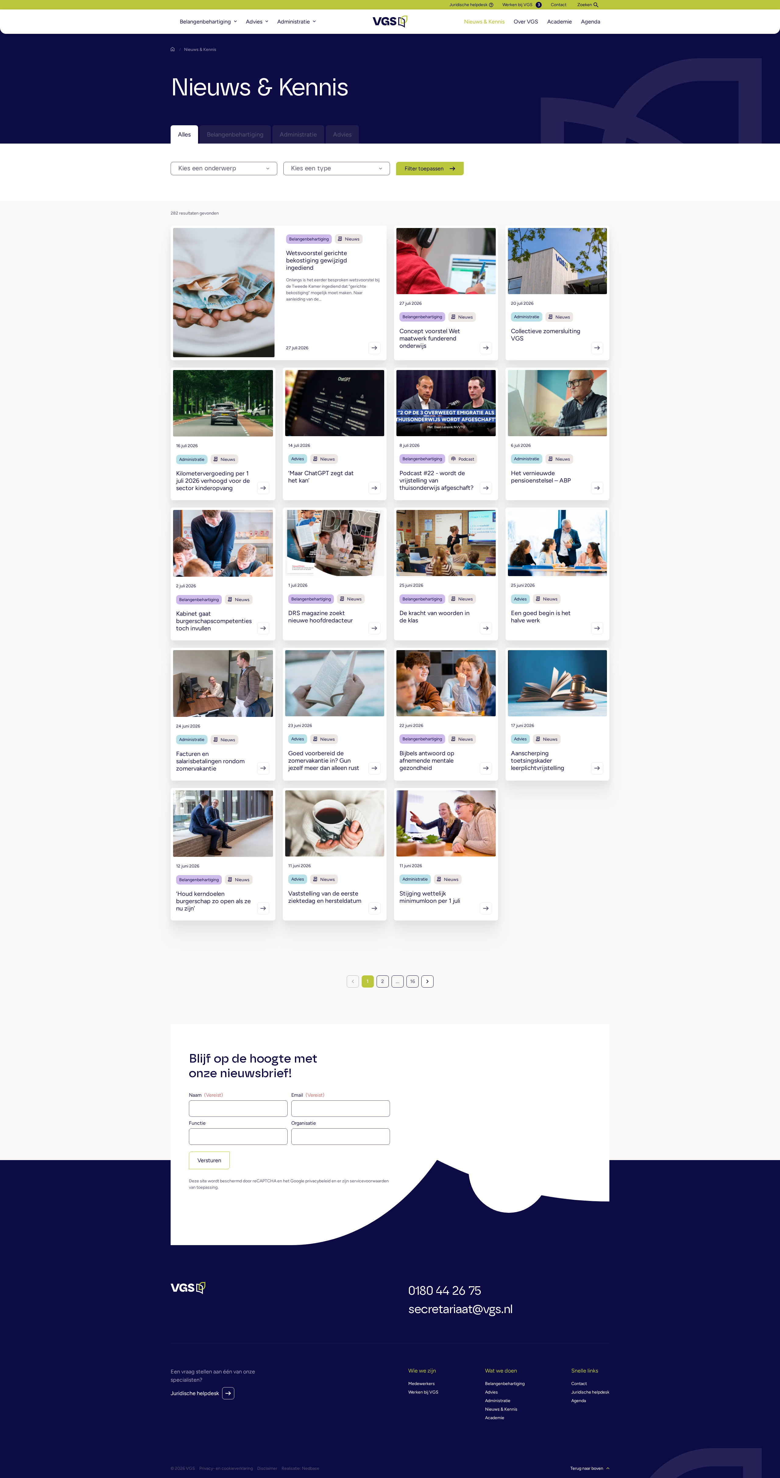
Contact (558, 4)
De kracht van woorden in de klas (434, 616)
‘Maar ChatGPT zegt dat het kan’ (321, 476)
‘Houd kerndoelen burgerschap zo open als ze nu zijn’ (213, 901)
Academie (559, 21)
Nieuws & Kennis (484, 21)
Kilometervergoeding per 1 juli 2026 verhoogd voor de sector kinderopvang (213, 481)
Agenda (590, 21)
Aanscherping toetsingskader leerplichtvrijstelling (537, 760)
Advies (254, 21)
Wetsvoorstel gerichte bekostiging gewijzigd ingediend (316, 260)
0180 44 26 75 (444, 1291)
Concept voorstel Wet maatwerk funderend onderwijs (429, 338)
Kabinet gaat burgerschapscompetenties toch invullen (214, 621)
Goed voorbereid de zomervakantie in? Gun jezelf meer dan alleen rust (323, 760)
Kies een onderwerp (207, 169)
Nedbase (310, 1468)
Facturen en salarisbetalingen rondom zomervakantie (210, 761)
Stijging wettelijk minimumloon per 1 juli (429, 897)
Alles (184, 134)
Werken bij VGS (517, 4)
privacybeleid (318, 1181)
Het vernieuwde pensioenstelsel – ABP (541, 476)
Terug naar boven (586, 1468)
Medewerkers (421, 1383)
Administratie (293, 21)
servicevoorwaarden (369, 1181)
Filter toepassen (424, 168)
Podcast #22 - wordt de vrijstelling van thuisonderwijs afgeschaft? (436, 480)
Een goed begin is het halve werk (541, 616)
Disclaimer (267, 1468)
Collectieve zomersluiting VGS (545, 334)
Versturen (209, 1160)
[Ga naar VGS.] (174, 49)
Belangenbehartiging (205, 21)
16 (412, 981)
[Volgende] (427, 981)
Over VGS (526, 21)
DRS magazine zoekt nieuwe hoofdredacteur (320, 616)
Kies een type (311, 169)
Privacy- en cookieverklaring (226, 1468)
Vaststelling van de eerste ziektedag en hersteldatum (324, 897)
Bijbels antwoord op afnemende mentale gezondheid (426, 760)
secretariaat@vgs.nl (460, 1309)
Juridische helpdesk (468, 5)
